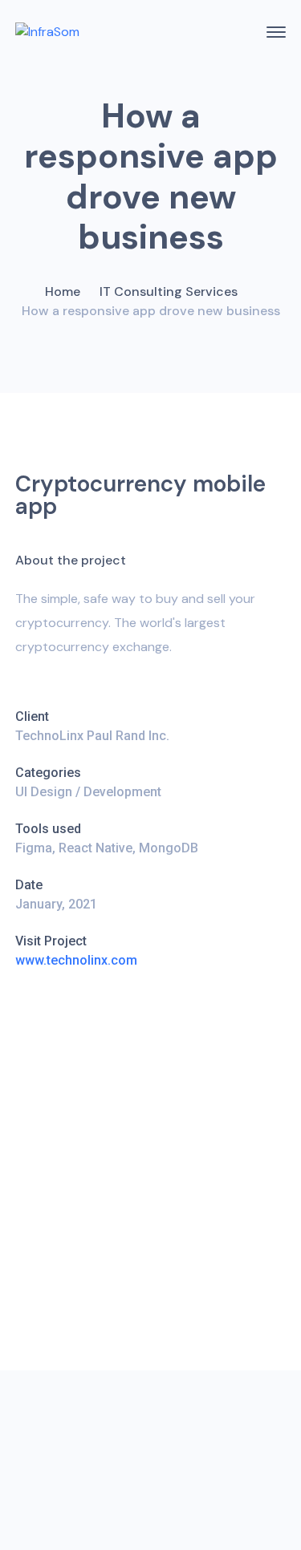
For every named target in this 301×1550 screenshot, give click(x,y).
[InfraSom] (47, 31)
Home (62, 291)
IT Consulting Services (169, 291)
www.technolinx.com (76, 960)
